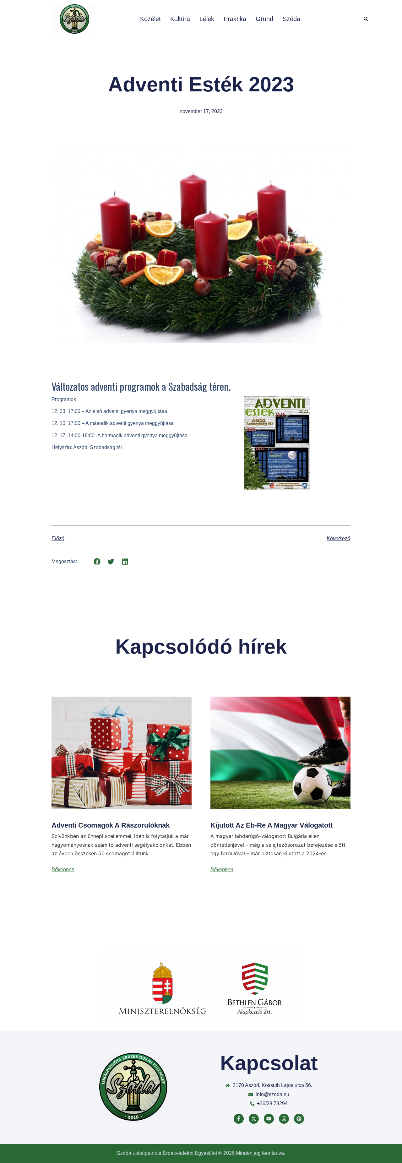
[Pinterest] (299, 1119)
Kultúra (180, 18)
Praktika (235, 18)
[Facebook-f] (239, 1119)
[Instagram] (284, 1119)
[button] (366, 19)
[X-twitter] (254, 1119)
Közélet (150, 18)
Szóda (291, 18)
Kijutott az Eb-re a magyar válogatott (271, 825)
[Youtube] (269, 1119)
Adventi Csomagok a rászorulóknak (111, 825)
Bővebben (63, 869)
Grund (264, 18)
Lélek (206, 18)
